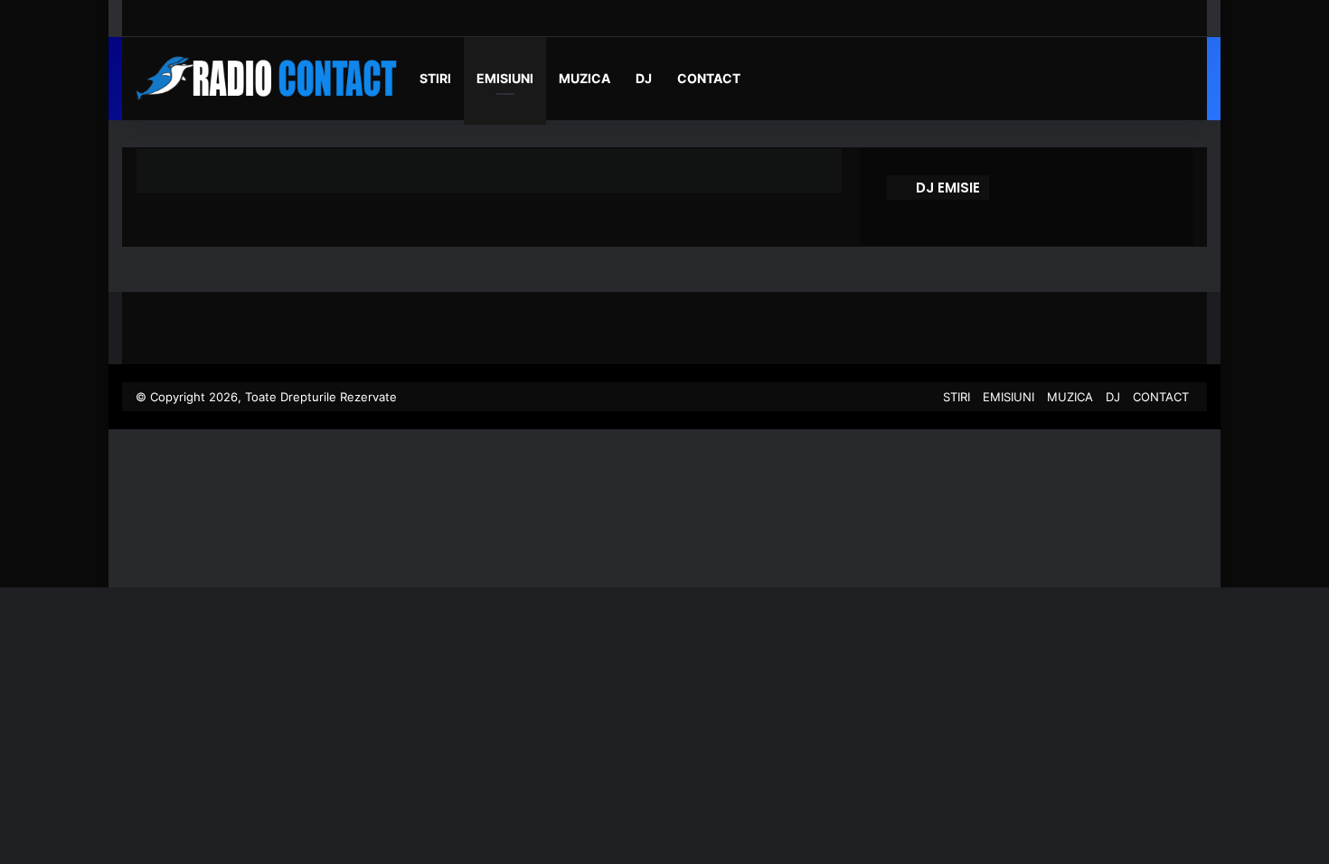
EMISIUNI (504, 78)
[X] (875, 397)
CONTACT (708, 78)
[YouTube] (897, 397)
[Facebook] (853, 397)
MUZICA (584, 78)
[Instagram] (918, 397)
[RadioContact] (271, 78)
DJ (644, 78)
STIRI (435, 78)
